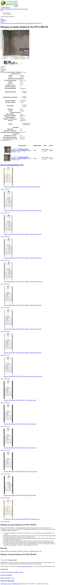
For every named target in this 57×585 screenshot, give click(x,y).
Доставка (7, 9)
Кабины (3, 551)
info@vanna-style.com (6, 583)
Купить (2, 70)
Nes (34, 23)
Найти (16, 6)
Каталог (3, 9)
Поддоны (20, 551)
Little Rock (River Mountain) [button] (7, 16)
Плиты (27, 551)
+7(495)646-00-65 (15, 583)
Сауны (2, 22)
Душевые (17, 23)
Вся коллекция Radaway (12, 165)
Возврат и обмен (23, 9)
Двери (14, 551)
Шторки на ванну (24, 23)
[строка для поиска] (7, 6)
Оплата (12, 9)
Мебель (2, 19)
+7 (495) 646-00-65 (5, 7)
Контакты (16, 9)
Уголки (8, 551)
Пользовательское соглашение (24, 566)
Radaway (31, 23)
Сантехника (4, 20)
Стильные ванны (5, 23)
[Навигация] (1, 18)
